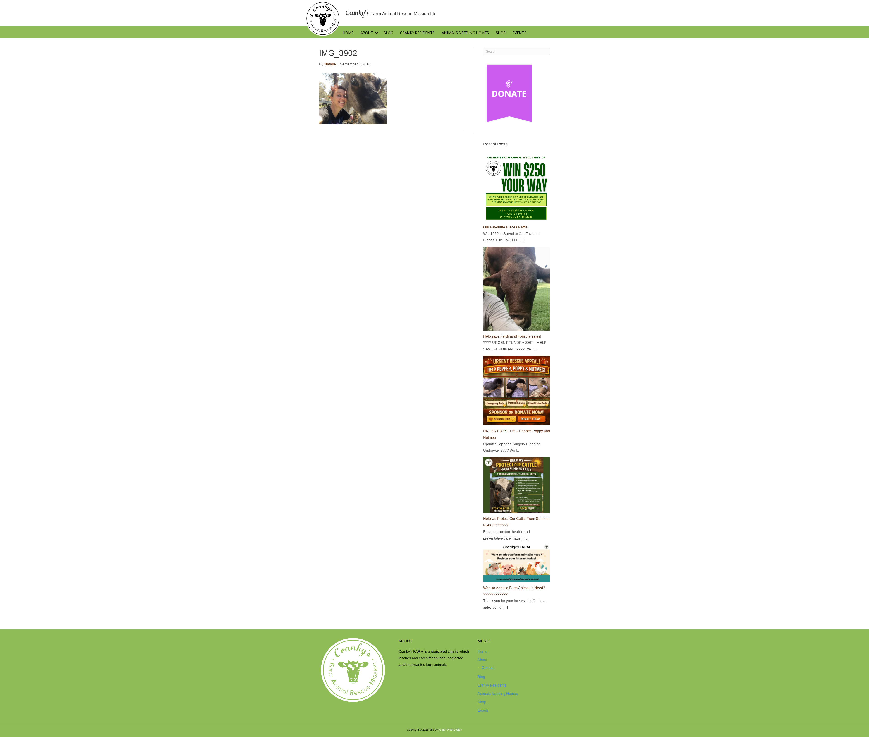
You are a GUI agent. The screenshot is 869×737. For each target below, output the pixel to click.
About (366, 32)
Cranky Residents (417, 32)
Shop (501, 32)
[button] (376, 32)
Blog (388, 32)
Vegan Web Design (450, 729)
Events (519, 32)
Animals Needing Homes (465, 32)
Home (348, 32)
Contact (488, 668)
